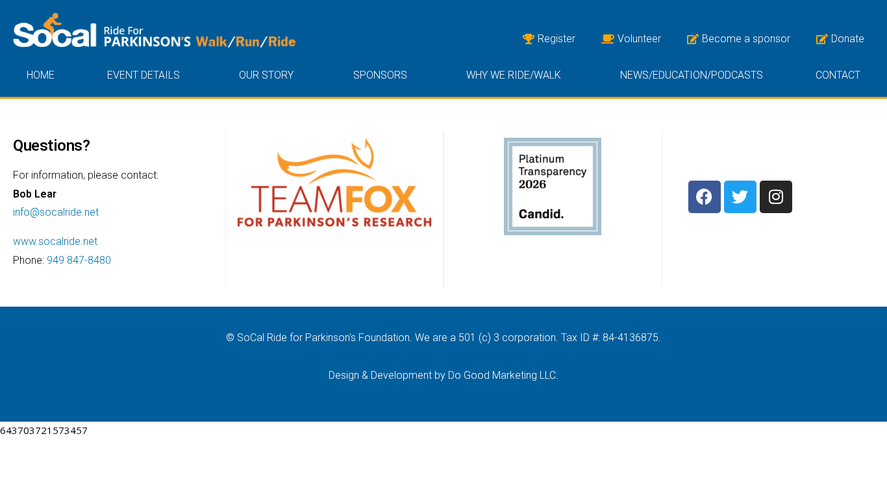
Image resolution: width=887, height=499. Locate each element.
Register (556, 38)
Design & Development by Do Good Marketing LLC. (443, 375)
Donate (847, 38)
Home (41, 75)
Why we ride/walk (513, 75)
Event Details (143, 75)
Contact (838, 75)
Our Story (266, 75)
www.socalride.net (55, 241)
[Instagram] (776, 197)
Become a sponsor (746, 38)
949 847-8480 (79, 260)
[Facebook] (704, 197)
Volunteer (639, 38)
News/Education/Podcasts (691, 75)
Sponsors (380, 75)
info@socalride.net (56, 212)
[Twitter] (740, 197)
